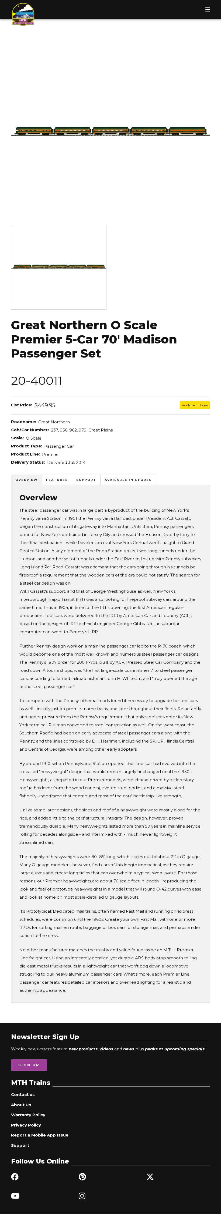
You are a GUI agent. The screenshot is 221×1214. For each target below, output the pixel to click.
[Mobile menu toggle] (207, 9)
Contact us (23, 1094)
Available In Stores (128, 480)
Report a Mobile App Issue (39, 1135)
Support (86, 480)
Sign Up (29, 1065)
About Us (21, 1104)
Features (57, 480)
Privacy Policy (26, 1125)
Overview (26, 480)
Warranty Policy (28, 1114)
